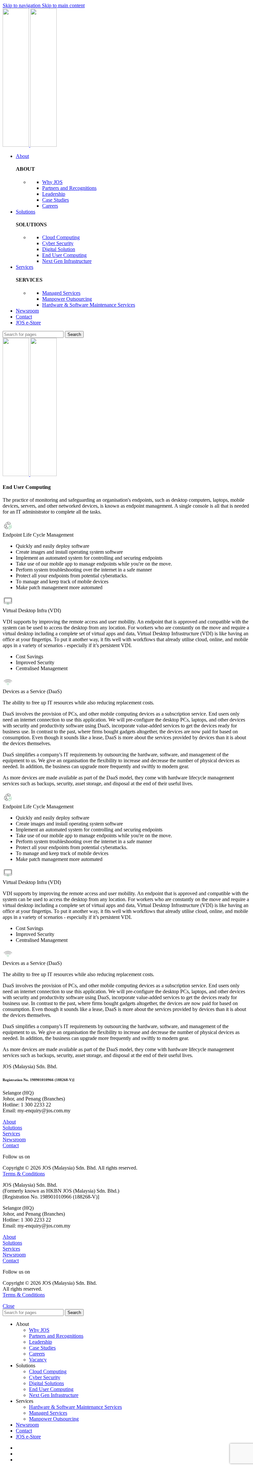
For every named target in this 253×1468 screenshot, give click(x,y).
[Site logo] (16, 145)
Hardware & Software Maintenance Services (88, 305)
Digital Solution (58, 249)
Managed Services (61, 293)
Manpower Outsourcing (67, 299)
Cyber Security (57, 243)
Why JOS (52, 182)
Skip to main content (63, 5)
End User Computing (64, 255)
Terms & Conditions (24, 1174)
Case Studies (55, 200)
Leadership (53, 194)
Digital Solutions (46, 1383)
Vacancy (38, 1359)
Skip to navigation (22, 5)
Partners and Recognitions (69, 188)
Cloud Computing (61, 237)
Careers (50, 206)
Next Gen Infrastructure (67, 261)
